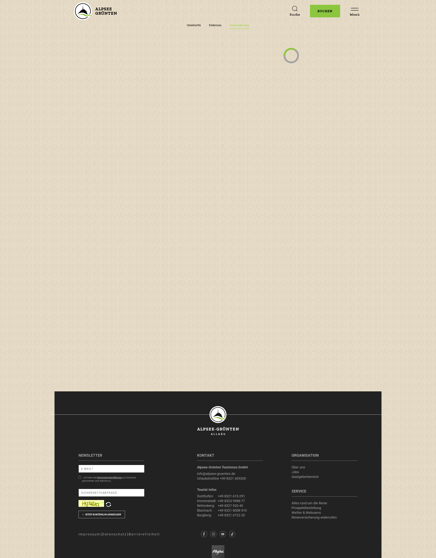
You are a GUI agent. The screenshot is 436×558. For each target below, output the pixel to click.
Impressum (89, 534)
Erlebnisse (215, 25)
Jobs (295, 472)
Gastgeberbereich (305, 477)
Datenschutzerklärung (109, 477)
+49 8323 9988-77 (231, 501)
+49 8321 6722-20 (231, 515)
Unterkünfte (194, 25)
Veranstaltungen (239, 25)
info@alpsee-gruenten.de (216, 474)
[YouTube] (222, 534)
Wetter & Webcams (306, 513)
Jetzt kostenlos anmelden (101, 514)
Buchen (325, 11)
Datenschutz (114, 534)
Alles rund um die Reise (309, 503)
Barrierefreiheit (144, 534)
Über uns (298, 467)
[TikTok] (232, 534)
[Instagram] (213, 534)
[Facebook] (204, 534)
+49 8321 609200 (233, 478)
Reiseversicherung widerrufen (314, 517)
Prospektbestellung (306, 508)
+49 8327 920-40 (230, 506)
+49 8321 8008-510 (232, 510)
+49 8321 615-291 (231, 496)
